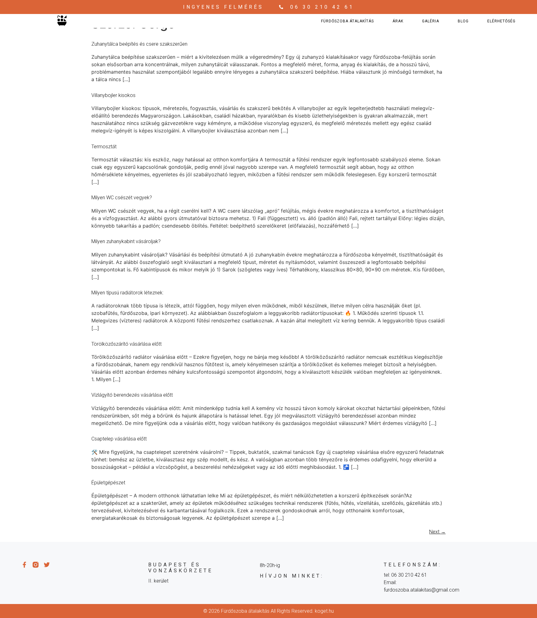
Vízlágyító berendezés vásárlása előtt (132, 395)
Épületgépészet (108, 483)
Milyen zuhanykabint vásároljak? (126, 241)
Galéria (430, 21)
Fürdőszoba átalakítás (347, 21)
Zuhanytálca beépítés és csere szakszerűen (139, 44)
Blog (463, 21)
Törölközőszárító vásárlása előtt (126, 344)
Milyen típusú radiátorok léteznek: (127, 293)
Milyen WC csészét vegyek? (121, 198)
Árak (397, 21)
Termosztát (104, 147)
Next (437, 532)
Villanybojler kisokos (113, 95)
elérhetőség (501, 21)
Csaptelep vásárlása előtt (119, 439)
